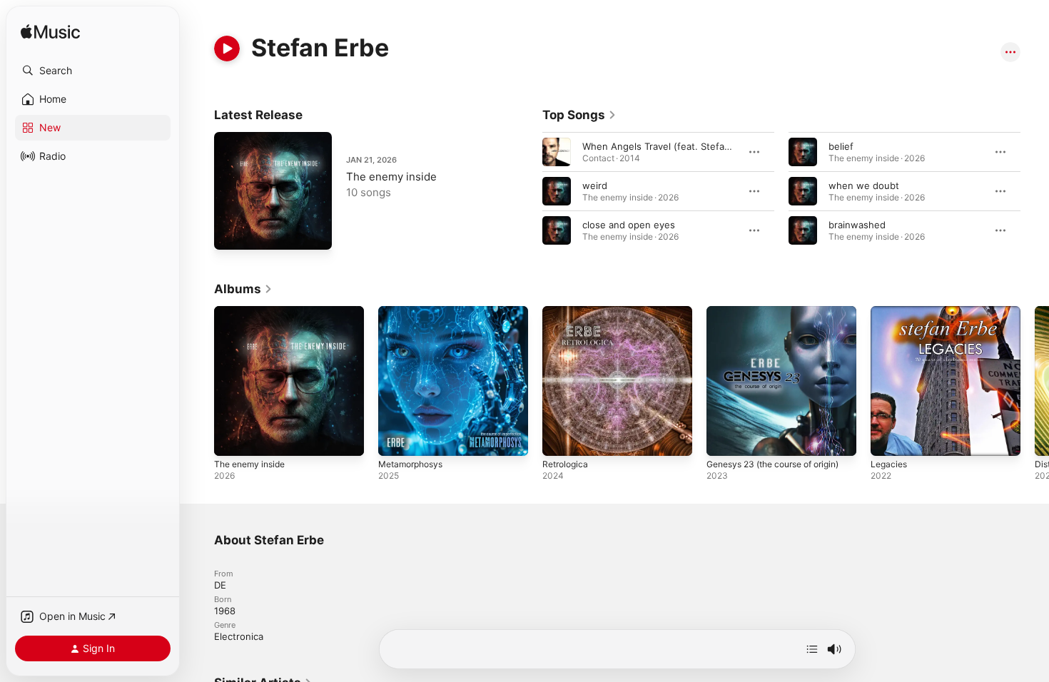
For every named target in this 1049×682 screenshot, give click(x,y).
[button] (93, 70)
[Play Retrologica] (560, 438)
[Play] (227, 48)
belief (840, 146)
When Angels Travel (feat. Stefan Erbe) (669, 146)
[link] (579, 115)
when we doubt (863, 185)
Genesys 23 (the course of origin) (766, 317)
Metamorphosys (414, 311)
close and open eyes (628, 224)
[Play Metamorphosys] (396, 438)
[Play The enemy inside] (232, 232)
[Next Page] (1035, 191)
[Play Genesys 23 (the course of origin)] (724, 438)
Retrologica (567, 311)
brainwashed (857, 224)
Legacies (890, 311)
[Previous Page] (528, 191)
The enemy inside (391, 176)
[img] (50, 32)
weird (594, 185)
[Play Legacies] (888, 438)
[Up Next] (812, 649)
